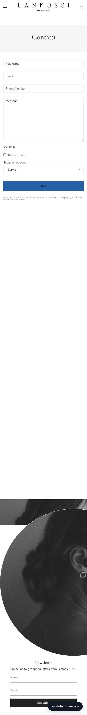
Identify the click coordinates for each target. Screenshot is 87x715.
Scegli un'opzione (14, 162)
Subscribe (43, 703)
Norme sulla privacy (61, 197)
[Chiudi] (81, 531)
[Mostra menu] (5, 7)
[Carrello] (82, 7)
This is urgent (16, 155)
